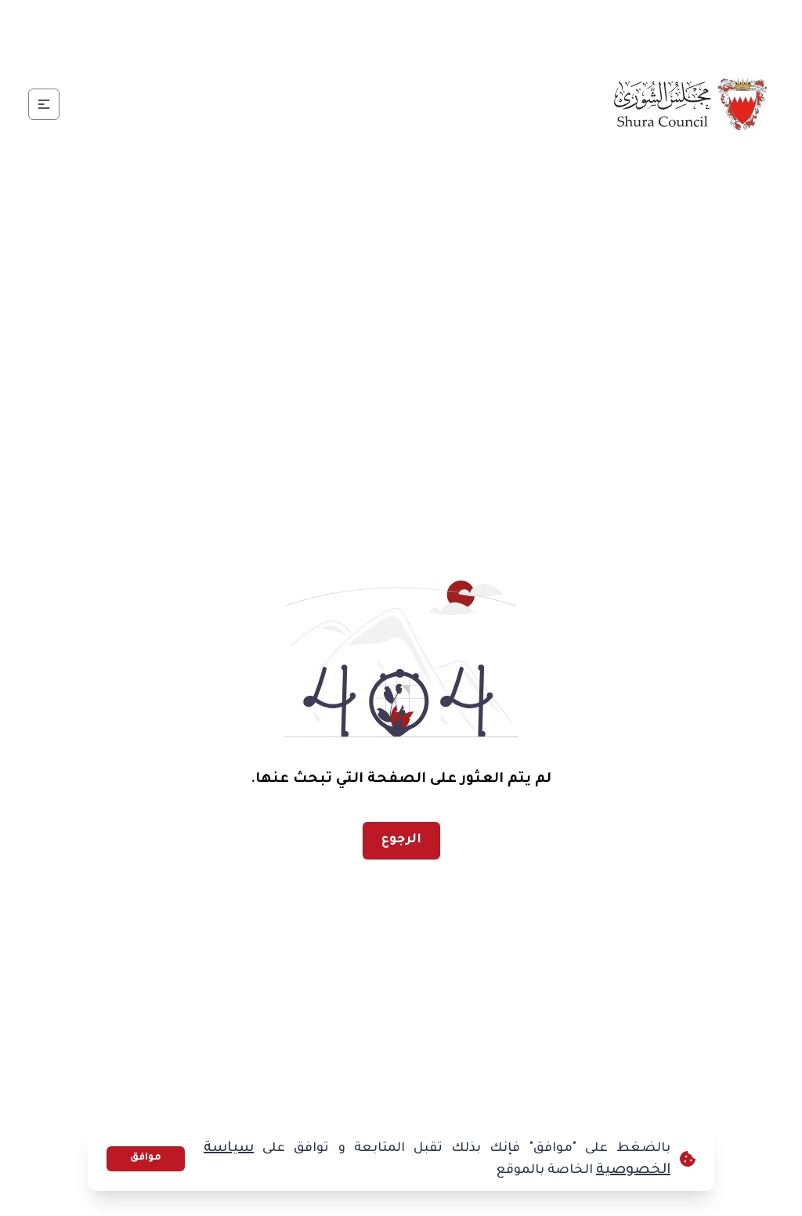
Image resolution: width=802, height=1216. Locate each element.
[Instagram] (276, 28)
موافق (145, 1158)
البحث (70, 27)
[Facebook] (351, 28)
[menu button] (44, 104)
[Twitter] (314, 28)
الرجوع (401, 840)
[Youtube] (239, 28)
